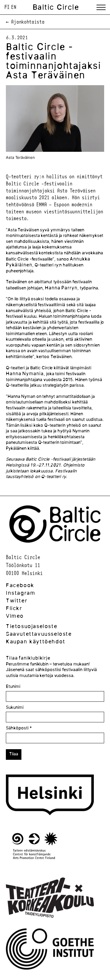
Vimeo (15, 616)
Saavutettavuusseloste (39, 634)
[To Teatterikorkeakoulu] (50, 898)
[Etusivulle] (55, 544)
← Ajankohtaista (25, 22)
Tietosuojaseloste (31, 626)
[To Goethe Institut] (50, 949)
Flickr (14, 608)
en (13, 7)
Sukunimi (14, 707)
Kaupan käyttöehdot (35, 641)
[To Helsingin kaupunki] (50, 796)
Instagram (20, 593)
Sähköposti (19, 728)
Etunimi (13, 686)
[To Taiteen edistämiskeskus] (35, 847)
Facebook (20, 585)
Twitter (16, 600)
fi (7, 7)
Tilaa (13, 754)
